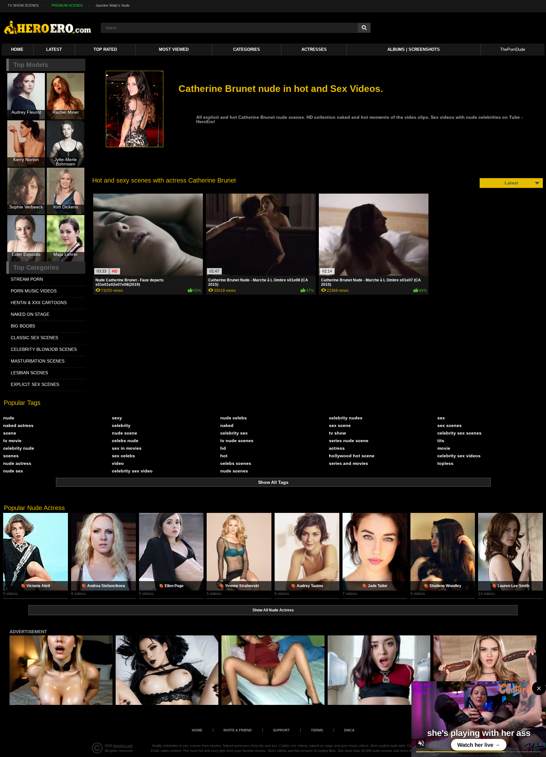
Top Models (30, 64)
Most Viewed (174, 49)
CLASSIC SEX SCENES (34, 337)
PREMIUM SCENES (67, 5)
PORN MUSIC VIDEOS (34, 290)
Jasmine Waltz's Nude (112, 5)
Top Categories (36, 267)
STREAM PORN (27, 279)
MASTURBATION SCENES (37, 360)
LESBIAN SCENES (29, 372)
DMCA (349, 730)
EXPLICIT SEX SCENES (35, 384)
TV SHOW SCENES (23, 5)
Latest (54, 49)
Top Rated (105, 49)
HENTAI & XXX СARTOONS (39, 302)
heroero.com (123, 746)
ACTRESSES (314, 49)
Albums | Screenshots (413, 49)
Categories (246, 49)
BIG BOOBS (23, 325)
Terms (317, 730)
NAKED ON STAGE (30, 314)
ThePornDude (512, 49)
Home (17, 49)
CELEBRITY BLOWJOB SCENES (44, 349)
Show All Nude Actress (273, 610)
